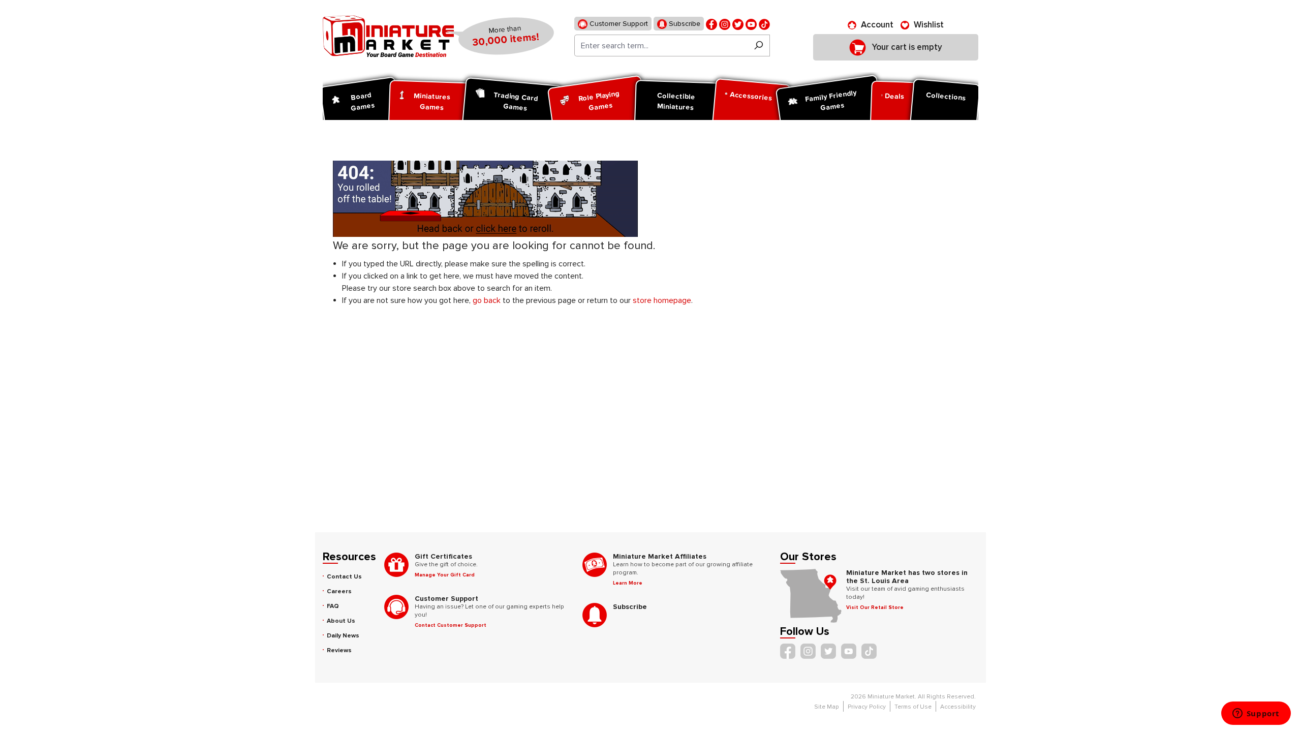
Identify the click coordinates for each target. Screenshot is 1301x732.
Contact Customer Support (450, 625)
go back (487, 300)
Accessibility (958, 707)
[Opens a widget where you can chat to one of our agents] (1256, 714)
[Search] (758, 45)
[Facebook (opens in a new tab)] (711, 23)
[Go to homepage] (388, 36)
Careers (339, 591)
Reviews (339, 650)
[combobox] (661, 45)
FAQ (333, 606)
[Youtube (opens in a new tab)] (751, 23)
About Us (341, 621)
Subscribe (683, 23)
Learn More (627, 583)
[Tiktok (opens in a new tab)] (764, 23)
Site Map (826, 707)
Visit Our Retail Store (875, 607)
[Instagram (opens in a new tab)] (724, 23)
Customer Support (617, 23)
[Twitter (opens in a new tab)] (738, 23)
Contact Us (344, 577)
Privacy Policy (867, 707)
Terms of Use (913, 707)
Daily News (343, 635)
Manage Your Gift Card (445, 575)
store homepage (662, 300)
